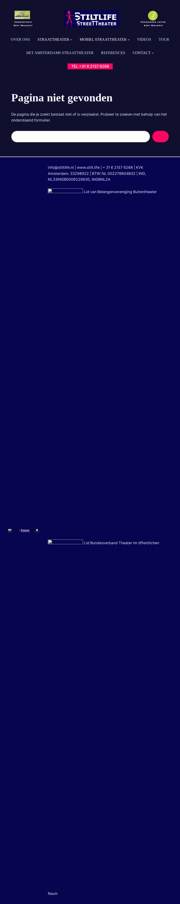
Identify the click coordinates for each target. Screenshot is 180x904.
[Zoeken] (160, 136)
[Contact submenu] (153, 53)
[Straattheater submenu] (71, 39)
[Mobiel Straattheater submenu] (129, 39)
